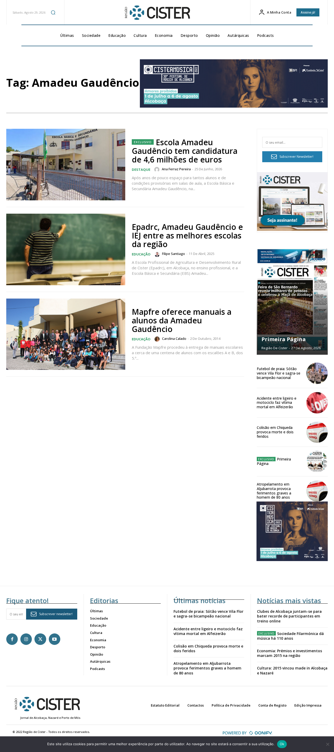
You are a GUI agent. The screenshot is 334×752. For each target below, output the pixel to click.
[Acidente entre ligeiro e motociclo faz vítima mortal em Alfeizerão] (317, 402)
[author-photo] (157, 169)
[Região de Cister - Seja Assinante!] (292, 229)
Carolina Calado (174, 338)
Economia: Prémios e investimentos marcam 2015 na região (289, 653)
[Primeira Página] (292, 300)
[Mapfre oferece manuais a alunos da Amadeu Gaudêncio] (65, 334)
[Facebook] (12, 639)
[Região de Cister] (156, 13)
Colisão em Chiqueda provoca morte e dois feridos (275, 432)
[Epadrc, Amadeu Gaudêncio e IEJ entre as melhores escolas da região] (65, 249)
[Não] (327, 744)
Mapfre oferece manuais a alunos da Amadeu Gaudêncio (181, 320)
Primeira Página (283, 339)
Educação (141, 254)
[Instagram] (26, 639)
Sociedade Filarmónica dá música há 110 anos (290, 636)
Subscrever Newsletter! (296, 156)
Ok (282, 744)
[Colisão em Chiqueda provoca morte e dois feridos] (317, 432)
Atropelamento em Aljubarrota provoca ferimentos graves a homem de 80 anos (274, 491)
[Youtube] (54, 639)
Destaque (141, 169)
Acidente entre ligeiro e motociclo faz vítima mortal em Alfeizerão (276, 403)
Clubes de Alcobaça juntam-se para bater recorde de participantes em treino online (289, 616)
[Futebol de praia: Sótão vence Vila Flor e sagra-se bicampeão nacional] (317, 373)
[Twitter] (40, 639)
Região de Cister (274, 348)
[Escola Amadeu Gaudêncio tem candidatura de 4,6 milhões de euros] (65, 164)
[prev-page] (309, 254)
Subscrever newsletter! (56, 614)
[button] (53, 12)
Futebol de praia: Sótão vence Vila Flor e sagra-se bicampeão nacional (278, 373)
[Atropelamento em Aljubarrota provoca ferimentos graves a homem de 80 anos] (317, 491)
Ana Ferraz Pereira (176, 169)
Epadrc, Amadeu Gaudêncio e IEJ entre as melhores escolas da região (187, 235)
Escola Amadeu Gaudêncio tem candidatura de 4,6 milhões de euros (184, 151)
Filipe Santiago (173, 253)
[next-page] (319, 254)
